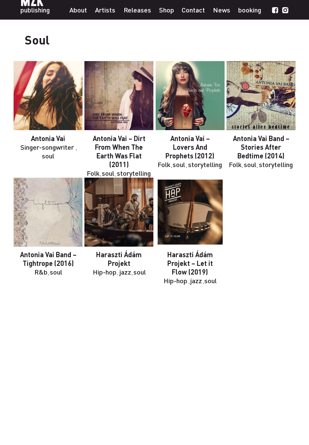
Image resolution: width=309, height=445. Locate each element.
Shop (166, 9)
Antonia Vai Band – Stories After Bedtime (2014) (261, 147)
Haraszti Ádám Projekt (119, 258)
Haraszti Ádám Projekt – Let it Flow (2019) (190, 263)
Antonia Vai (48, 138)
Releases (137, 9)
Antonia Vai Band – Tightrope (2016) (48, 258)
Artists (105, 9)
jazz (125, 271)
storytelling (134, 173)
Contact (193, 9)
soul (48, 155)
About (78, 9)
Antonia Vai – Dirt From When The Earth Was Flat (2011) (119, 151)
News (221, 9)
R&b (40, 271)
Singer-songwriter (47, 147)
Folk (93, 173)
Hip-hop (104, 271)
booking (249, 9)
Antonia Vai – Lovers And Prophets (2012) (189, 147)
